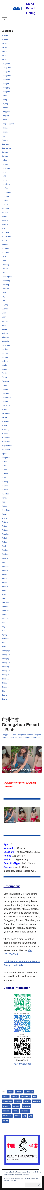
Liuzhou (5, 309)
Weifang (5, 522)
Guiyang (5, 156)
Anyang (5, 39)
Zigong (4, 695)
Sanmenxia (6, 413)
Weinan (5, 530)
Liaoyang (5, 285)
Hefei (4, 176)
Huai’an (5, 188)
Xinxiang (5, 586)
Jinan (4, 228)
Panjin (4, 373)
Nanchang (6, 345)
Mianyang (5, 337)
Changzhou (6, 76)
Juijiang (5, 244)
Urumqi (4, 518)
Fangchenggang (8, 124)
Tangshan (5, 494)
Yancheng (5, 602)
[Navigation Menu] (4, 19)
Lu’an (4, 317)
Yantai (4, 614)
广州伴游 (5, 1121)
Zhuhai (4, 683)
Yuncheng (5, 639)
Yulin (3, 643)
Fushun (5, 132)
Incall (27, 1101)
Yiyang (4, 635)
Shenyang (6, 437)
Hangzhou (6, 168)
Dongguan (6, 112)
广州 (30, 1116)
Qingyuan (5, 393)
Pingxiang (5, 381)
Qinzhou (5, 401)
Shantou (5, 433)
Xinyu (4, 590)
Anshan (5, 35)
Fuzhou (5, 140)
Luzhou (4, 325)
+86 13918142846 (22, 1064)
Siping (4, 454)
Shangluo (5, 425)
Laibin (4, 257)
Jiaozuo (5, 212)
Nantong (5, 357)
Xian (3, 562)
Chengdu (5, 84)
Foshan (5, 128)
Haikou (4, 160)
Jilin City (5, 224)
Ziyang (4, 699)
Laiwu (4, 261)
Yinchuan (5, 618)
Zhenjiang (5, 667)
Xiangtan (5, 566)
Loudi (4, 313)
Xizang (4, 594)
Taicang (5, 482)
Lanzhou (5, 269)
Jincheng (5, 232)
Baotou (4, 47)
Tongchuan (6, 510)
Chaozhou (6, 80)
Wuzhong (5, 554)
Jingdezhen (6, 236)
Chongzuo (6, 92)
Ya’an (4, 598)
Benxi (4, 55)
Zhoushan (5, 679)
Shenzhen (6, 442)
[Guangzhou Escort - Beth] (10, 815)
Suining (4, 466)
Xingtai (4, 582)
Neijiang (5, 361)
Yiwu (3, 631)
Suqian (4, 470)
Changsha (6, 72)
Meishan (5, 333)
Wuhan (4, 542)
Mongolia (5, 341)
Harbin (4, 172)
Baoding (5, 43)
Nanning (5, 353)
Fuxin (4, 136)
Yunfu (4, 647)
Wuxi (4, 546)
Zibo (3, 691)
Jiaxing (4, 216)
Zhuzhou (5, 687)
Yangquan (5, 606)
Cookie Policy (11, 1180)
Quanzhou (6, 405)
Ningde (4, 369)
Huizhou (5, 200)
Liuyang (5, 305)
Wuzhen (5, 550)
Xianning (5, 570)
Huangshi (5, 196)
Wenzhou (5, 534)
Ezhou (4, 120)
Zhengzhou (6, 663)
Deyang (5, 104)
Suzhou (5, 474)
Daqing (4, 100)
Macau (4, 329)
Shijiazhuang (6, 446)
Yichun (4, 622)
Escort (5, 1096)
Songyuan (6, 458)
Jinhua (4, 240)
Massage (6, 1106)
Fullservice (25, 1096)
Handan (5, 164)
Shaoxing (5, 429)
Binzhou (5, 59)
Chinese (18, 1091)
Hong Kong (6, 184)
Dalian (4, 96)
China (10, 1091)
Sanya (4, 417)
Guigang (5, 152)
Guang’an (5, 144)
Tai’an (4, 478)
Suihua (4, 462)
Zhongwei (5, 675)
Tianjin (4, 498)
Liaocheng (6, 281)
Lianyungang (6, 277)
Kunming (5, 248)
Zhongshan (6, 671)
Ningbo (4, 365)
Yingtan (4, 627)
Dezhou (5, 108)
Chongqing (6, 88)
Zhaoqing (5, 659)
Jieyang (5, 220)
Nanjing (5, 349)
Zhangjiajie (6, 651)
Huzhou (5, 204)
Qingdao (5, 389)
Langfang (5, 265)
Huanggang (6, 192)
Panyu (4, 377)
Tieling (4, 506)
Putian (4, 385)
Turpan (4, 514)
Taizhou (5, 490)
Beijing (4, 51)
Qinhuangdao (7, 397)
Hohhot (4, 180)
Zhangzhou (6, 655)
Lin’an (4, 293)
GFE (34, 1096)
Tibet (3, 502)
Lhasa (4, 273)
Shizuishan (6, 450)
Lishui (4, 301)
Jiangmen (5, 208)
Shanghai (5, 421)
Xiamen (5, 558)
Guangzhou (6, 148)
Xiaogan (5, 578)
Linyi (3, 297)
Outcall (16, 1106)
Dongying (5, 116)
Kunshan (5, 252)
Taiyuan (5, 486)
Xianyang (5, 574)
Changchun (6, 67)
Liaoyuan (5, 289)
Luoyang (5, 321)
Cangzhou (6, 63)
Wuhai (4, 538)
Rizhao (4, 409)
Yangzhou (5, 610)
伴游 (24, 1116)
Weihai (4, 526)
